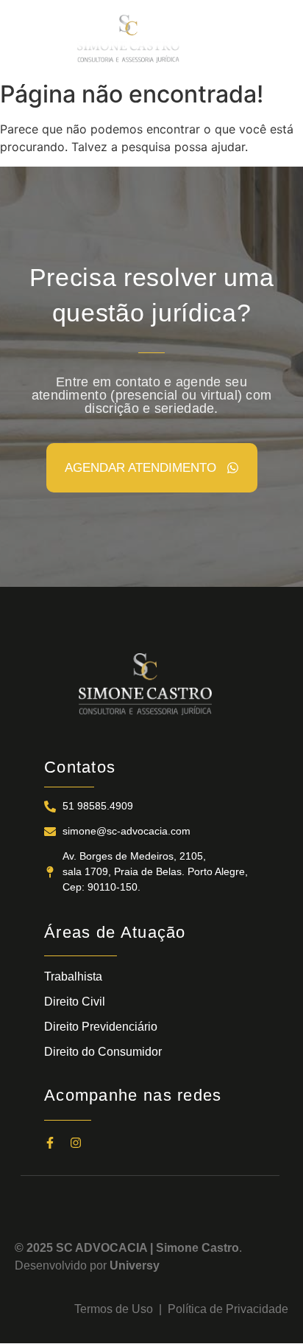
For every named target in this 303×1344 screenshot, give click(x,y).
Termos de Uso (116, 1309)
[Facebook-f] (50, 1143)
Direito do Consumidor (103, 1051)
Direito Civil (74, 1001)
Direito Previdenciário (100, 1026)
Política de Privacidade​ (228, 1309)
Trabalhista (73, 976)
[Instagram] (76, 1143)
